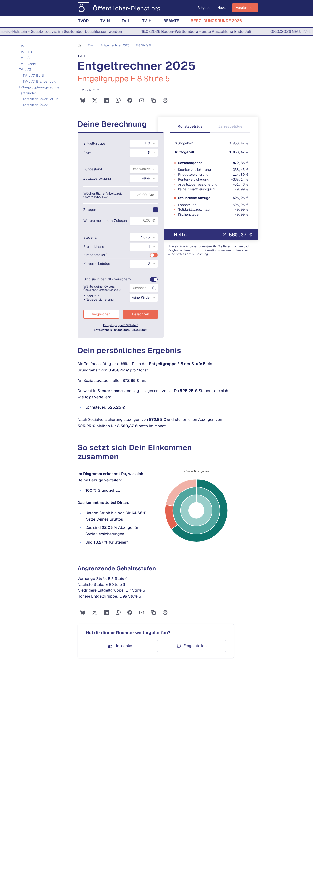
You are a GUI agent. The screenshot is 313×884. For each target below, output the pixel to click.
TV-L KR (25, 52)
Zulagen (89, 209)
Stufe (87, 153)
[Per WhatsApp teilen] (118, 100)
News (221, 7)
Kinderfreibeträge (96, 264)
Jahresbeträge (230, 126)
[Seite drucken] (165, 100)
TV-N (105, 20)
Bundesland (92, 169)
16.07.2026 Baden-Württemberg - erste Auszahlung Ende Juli (189, 31)
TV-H (147, 20)
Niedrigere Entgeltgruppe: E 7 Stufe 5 (111, 590)
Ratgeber (204, 7)
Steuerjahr (91, 237)
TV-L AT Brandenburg (39, 81)
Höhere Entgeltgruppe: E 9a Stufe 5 (109, 596)
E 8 (143, 45)
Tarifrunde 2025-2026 (40, 99)
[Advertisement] (44, 155)
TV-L (126, 20)
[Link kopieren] (153, 100)
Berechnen (140, 314)
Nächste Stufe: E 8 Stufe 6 (101, 584)
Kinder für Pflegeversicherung (98, 298)
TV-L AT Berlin (34, 75)
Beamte (171, 20)
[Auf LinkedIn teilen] (106, 100)
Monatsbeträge (189, 126)
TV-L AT (25, 69)
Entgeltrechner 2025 (115, 45)
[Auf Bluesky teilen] (83, 100)
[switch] (154, 255)
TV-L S (24, 58)
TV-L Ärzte (27, 64)
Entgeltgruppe (94, 143)
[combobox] (143, 143)
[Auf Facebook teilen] (129, 100)
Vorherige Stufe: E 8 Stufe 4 (103, 578)
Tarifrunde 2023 (35, 105)
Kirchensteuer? (95, 255)
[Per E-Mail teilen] (141, 100)
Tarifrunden (28, 93)
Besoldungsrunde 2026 (216, 20)
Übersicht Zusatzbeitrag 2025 (102, 290)
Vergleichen (245, 7)
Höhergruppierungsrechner (40, 87)
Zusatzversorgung (97, 178)
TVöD (83, 20)
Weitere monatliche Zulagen (105, 220)
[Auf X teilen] (94, 100)
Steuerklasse (93, 246)
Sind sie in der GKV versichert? (108, 279)
